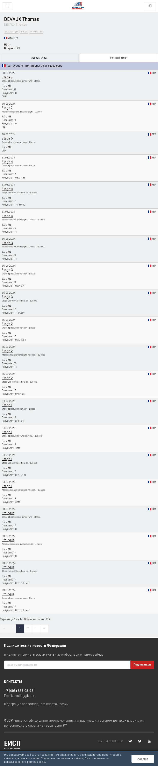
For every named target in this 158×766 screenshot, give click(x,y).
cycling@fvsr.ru (25, 696)
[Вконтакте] (130, 741)
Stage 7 (7, 77)
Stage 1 (7, 405)
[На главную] (78, 6)
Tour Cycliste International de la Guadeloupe (34, 65)
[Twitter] (139, 741)
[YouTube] (149, 741)
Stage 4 (7, 162)
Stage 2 (7, 324)
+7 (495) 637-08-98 (18, 691)
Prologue (8, 513)
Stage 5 (7, 138)
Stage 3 (7, 243)
